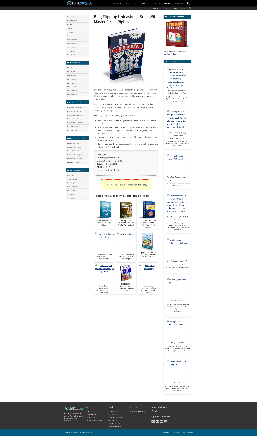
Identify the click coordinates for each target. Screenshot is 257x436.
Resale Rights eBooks (74, 143)
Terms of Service (188, 432)
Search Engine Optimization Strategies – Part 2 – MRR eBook (104, 289)
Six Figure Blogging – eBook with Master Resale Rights (126, 256)
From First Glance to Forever (177, 177)
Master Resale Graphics (75, 122)
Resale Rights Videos (74, 147)
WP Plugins (71, 47)
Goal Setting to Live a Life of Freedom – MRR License (104, 256)
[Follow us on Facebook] (153, 412)
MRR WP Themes (73, 126)
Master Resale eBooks (74, 107)
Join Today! (143, 184)
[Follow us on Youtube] (157, 412)
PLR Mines (78, 432)
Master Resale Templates (75, 119)
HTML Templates (72, 186)
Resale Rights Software (74, 151)
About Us (90, 411)
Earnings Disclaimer (114, 423)
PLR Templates (72, 79)
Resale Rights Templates (75, 155)
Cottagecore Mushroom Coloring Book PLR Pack (177, 91)
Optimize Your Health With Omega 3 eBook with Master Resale (148, 254)
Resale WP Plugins (73, 162)
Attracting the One (177, 301)
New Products (71, 17)
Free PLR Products (73, 55)
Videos (136, 3)
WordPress (179, 3)
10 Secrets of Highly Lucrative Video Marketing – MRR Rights (148, 223)
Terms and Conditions (115, 417)
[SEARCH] (188, 3)
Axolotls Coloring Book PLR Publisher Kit (177, 218)
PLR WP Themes (72, 90)
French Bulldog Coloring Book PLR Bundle (177, 134)
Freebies (167, 8)
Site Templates (72, 39)
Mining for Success (177, 343)
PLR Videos (71, 71)
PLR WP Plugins (72, 94)
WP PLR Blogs (72, 43)
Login (183, 8)
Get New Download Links (94, 420)
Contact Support (92, 414)
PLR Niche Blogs (72, 87)
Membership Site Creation (138, 411)
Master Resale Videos (74, 111)
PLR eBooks (71, 68)
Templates (157, 3)
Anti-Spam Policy (113, 414)
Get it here (172, 54)
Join (175, 8)
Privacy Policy (112, 420)
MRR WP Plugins (72, 130)
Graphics (145, 3)
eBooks (127, 3)
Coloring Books (72, 20)
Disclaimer (166, 432)
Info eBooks (71, 175)
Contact (156, 8)
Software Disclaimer (114, 426)
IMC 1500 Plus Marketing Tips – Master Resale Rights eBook (126, 287)
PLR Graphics (71, 83)
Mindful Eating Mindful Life (177, 261)
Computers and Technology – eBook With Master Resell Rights (148, 289)
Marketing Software (73, 183)
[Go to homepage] (80, 3)
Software (168, 3)
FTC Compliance (113, 411)
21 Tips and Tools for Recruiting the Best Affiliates (104, 222)
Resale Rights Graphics (74, 158)
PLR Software (71, 75)
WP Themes (71, 51)
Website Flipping (113, 170)
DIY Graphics (71, 190)
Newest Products (92, 417)
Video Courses (72, 179)
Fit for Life (177, 382)
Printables (117, 3)
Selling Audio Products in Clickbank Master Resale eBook (126, 222)
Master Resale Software (75, 115)
